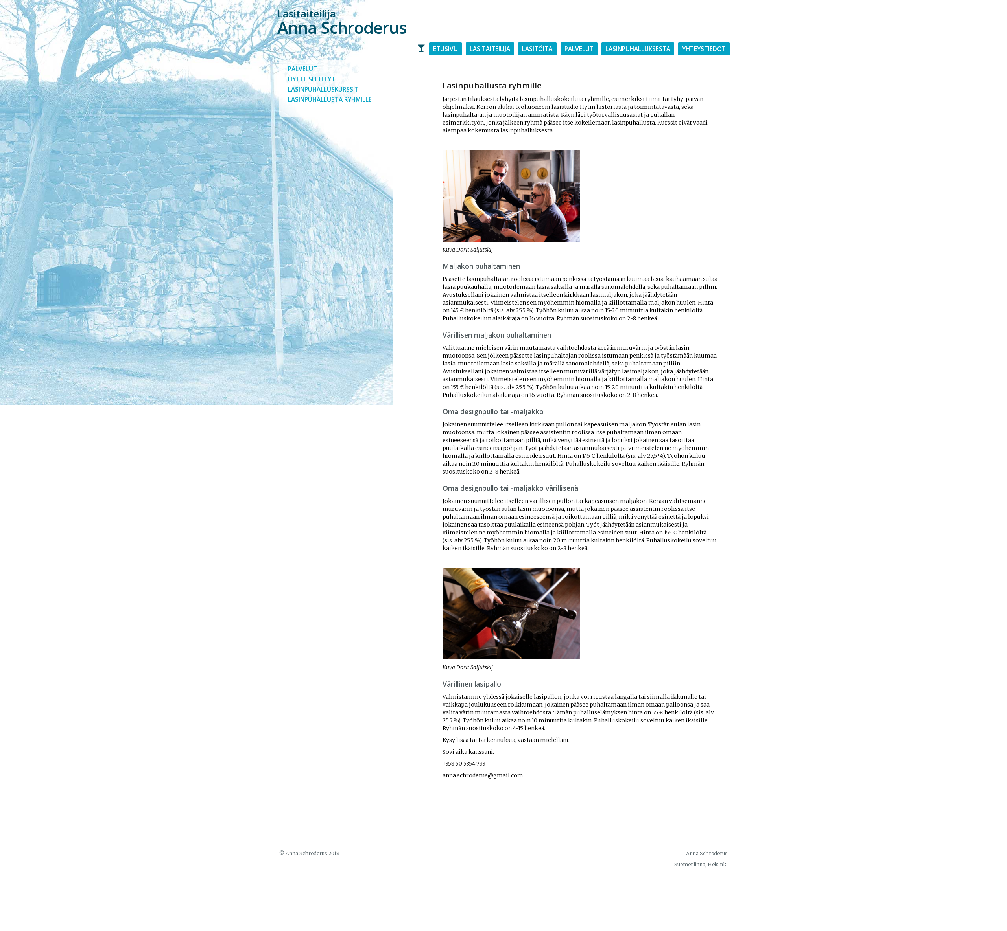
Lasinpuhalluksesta (637, 49)
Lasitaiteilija (490, 49)
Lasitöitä (537, 49)
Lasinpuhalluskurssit (323, 89)
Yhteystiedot (704, 49)
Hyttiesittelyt (311, 79)
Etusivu (445, 49)
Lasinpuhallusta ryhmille (330, 99)
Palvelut (579, 49)
